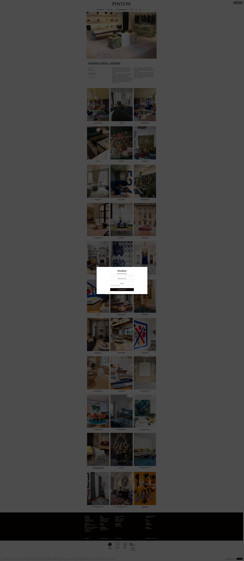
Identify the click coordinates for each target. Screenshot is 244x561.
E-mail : (122, 283)
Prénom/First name (122, 273)
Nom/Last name (122, 278)
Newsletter (122, 270)
